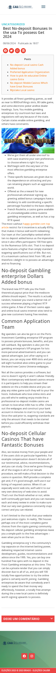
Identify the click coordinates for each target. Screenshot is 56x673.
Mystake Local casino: (22, 90)
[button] (5, 50)
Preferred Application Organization (29, 72)
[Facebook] (24, 656)
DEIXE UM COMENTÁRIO (21, 619)
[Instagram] (32, 656)
